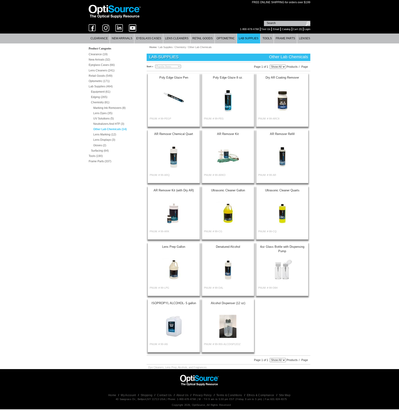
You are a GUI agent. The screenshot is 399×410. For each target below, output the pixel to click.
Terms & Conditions (229, 395)
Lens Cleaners (176, 38)
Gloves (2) (99, 145)
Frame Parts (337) (100, 161)
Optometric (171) (99, 81)
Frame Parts (285, 38)
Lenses (304, 38)
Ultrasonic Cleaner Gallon (228, 190)
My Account (128, 395)
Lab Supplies (248, 38)
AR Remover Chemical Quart (173, 134)
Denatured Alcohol (228, 246)
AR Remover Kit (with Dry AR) (174, 190)
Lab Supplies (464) (101, 86)
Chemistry (181, 47)
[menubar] (199, 38)
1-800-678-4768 (249, 29)
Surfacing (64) (100, 150)
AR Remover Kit (228, 134)
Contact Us (164, 395)
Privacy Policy (202, 395)
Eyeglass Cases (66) (102, 65)
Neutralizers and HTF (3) (108, 123)
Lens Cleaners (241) (102, 70)
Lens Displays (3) (104, 139)
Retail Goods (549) (100, 75)
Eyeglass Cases (148, 38)
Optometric (226, 38)
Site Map (284, 395)
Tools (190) (96, 156)
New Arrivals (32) (99, 59)
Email (276, 29)
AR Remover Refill (282, 134)
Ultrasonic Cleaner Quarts (282, 190)
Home (112, 395)
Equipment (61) (100, 91)
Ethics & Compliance (261, 395)
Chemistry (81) (100, 102)
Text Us (265, 29)
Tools (267, 38)
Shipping (147, 395)
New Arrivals (122, 38)
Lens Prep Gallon (173, 246)
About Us (182, 395)
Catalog (286, 29)
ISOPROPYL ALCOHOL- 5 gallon (173, 303)
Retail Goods (202, 38)
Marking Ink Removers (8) (109, 108)
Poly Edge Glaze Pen (173, 77)
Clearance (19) (98, 54)
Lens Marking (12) (104, 134)
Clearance (99, 38)
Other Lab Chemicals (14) (110, 129)
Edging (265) (99, 97)
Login (307, 29)
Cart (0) (297, 29)
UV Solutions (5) (103, 118)
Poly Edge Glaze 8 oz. (228, 77)
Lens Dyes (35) (102, 113)
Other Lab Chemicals (200, 47)
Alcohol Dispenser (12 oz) (228, 303)
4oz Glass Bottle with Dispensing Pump (282, 249)
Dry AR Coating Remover (282, 77)
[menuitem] (99, 38)
